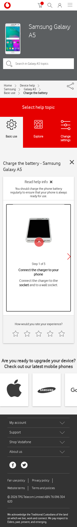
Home (8, 85)
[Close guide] (72, 162)
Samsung (10, 89)
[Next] (69, 256)
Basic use (9, 93)
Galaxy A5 (30, 89)
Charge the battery (35, 93)
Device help (27, 85)
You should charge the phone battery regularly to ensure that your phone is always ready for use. (38, 192)
